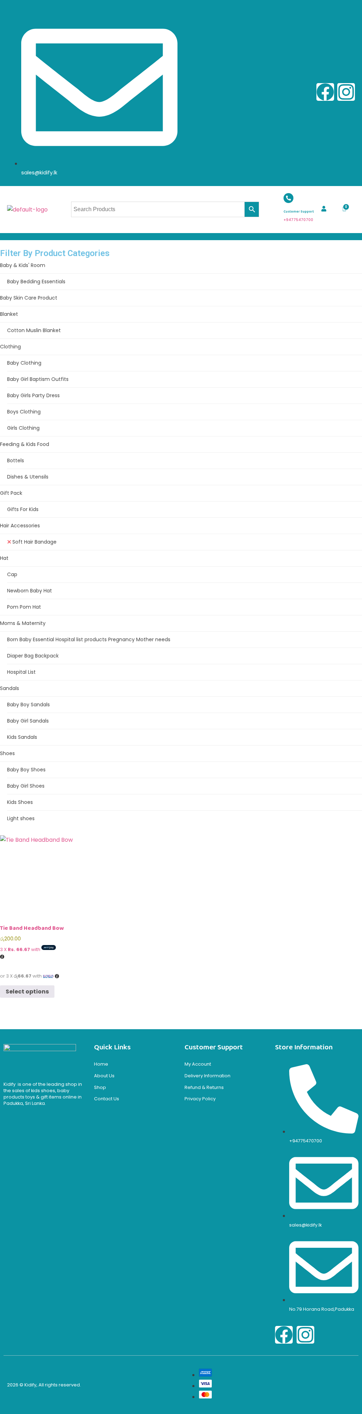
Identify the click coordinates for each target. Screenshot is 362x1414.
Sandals (9, 688)
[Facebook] (325, 92)
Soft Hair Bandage (34, 541)
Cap (12, 574)
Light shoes (21, 818)
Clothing (10, 346)
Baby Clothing (24, 362)
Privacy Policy (200, 1099)
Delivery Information (207, 1076)
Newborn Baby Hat (29, 590)
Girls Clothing (23, 427)
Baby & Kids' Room (22, 265)
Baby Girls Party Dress (33, 395)
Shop (100, 1087)
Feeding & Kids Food (24, 444)
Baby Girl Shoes (26, 785)
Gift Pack (11, 493)
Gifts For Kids (23, 509)
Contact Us (106, 1099)
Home (101, 1064)
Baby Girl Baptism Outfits (38, 379)
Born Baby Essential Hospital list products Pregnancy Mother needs (88, 639)
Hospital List (21, 672)
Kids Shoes (20, 802)
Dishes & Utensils (27, 476)
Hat (4, 558)
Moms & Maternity (23, 623)
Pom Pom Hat (24, 606)
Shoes (7, 753)
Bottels (15, 460)
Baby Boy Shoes (26, 769)
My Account (198, 1064)
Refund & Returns (204, 1087)
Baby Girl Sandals (28, 720)
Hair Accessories (20, 525)
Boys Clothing (24, 411)
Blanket (9, 314)
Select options (27, 991)
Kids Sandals (22, 737)
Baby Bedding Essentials (36, 281)
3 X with (20, 949)
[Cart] (344, 209)
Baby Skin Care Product (28, 297)
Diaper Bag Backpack (33, 655)
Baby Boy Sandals (28, 704)
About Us (104, 1076)
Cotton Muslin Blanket (34, 330)
